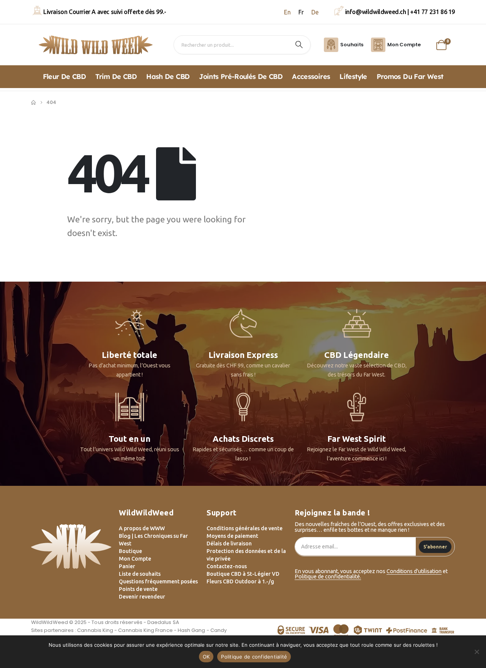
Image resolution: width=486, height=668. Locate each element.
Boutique (130, 551)
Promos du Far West (410, 76)
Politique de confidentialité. (328, 576)
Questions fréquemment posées (158, 581)
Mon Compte (135, 559)
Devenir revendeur (142, 597)
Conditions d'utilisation (414, 571)
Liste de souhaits (140, 574)
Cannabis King (95, 630)
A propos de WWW (142, 528)
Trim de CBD (116, 76)
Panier (127, 566)
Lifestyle (353, 76)
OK (206, 657)
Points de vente (138, 589)
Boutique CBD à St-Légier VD (243, 574)
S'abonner (435, 546)
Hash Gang (191, 630)
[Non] (476, 651)
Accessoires (311, 76)
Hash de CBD (167, 76)
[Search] (299, 45)
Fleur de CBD (64, 76)
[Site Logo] (96, 44)
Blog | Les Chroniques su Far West (153, 540)
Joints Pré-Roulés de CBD (240, 76)
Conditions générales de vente (244, 528)
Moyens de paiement (232, 536)
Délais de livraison (229, 543)
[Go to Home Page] (33, 102)
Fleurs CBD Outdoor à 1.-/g (240, 581)
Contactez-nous (227, 566)
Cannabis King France (145, 630)
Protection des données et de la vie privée (246, 555)
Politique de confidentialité (254, 657)
